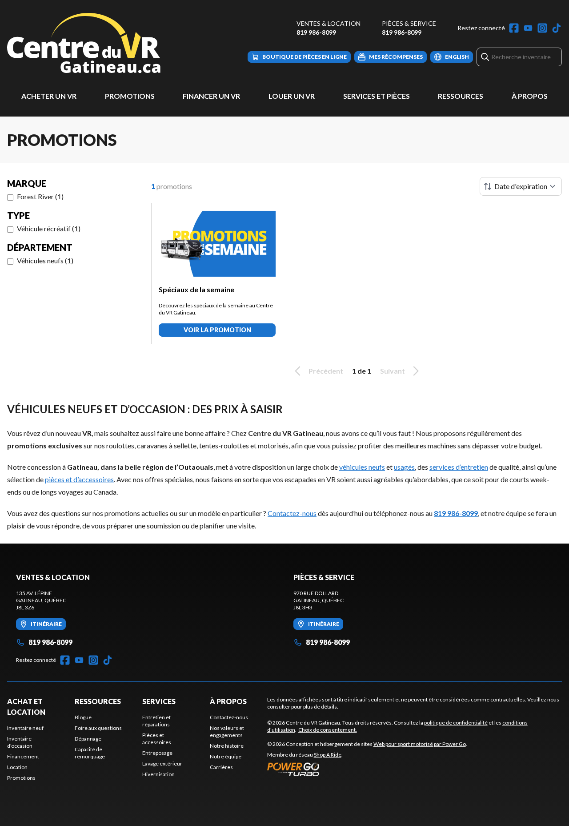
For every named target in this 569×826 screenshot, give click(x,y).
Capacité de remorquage (90, 753)
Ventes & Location (329, 23)
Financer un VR (211, 96)
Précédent (326, 371)
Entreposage (157, 752)
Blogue (83, 717)
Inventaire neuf (25, 728)
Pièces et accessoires (156, 738)
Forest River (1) (40, 196)
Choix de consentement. (327, 729)
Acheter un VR (48, 96)
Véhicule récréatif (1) (48, 228)
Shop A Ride (327, 754)
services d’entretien (458, 467)
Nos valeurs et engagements (227, 731)
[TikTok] (556, 28)
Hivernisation (158, 774)
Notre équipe (225, 756)
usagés (404, 467)
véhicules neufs (362, 467)
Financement (23, 756)
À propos (530, 96)
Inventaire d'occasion (19, 742)
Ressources (460, 96)
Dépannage (88, 738)
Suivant (392, 371)
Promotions (130, 96)
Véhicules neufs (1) (45, 260)
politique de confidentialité (456, 722)
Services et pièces (376, 96)
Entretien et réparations (156, 721)
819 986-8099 (316, 32)
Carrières (221, 767)
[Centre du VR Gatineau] (83, 43)
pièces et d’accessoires (79, 479)
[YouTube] (528, 28)
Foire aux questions (98, 728)
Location (17, 767)
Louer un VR (291, 96)
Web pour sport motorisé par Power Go (419, 744)
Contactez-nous (292, 513)
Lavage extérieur (162, 763)
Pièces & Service (409, 23)
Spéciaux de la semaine (196, 289)
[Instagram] (542, 28)
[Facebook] (514, 28)
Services (159, 701)
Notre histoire (227, 745)
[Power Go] (367, 769)
